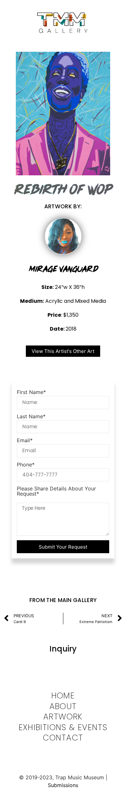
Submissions (63, 785)
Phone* (26, 465)
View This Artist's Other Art (63, 351)
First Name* (31, 392)
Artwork (63, 717)
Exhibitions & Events (63, 727)
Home (63, 696)
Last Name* (31, 417)
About (63, 706)
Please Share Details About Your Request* (56, 491)
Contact (63, 738)
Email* (25, 441)
